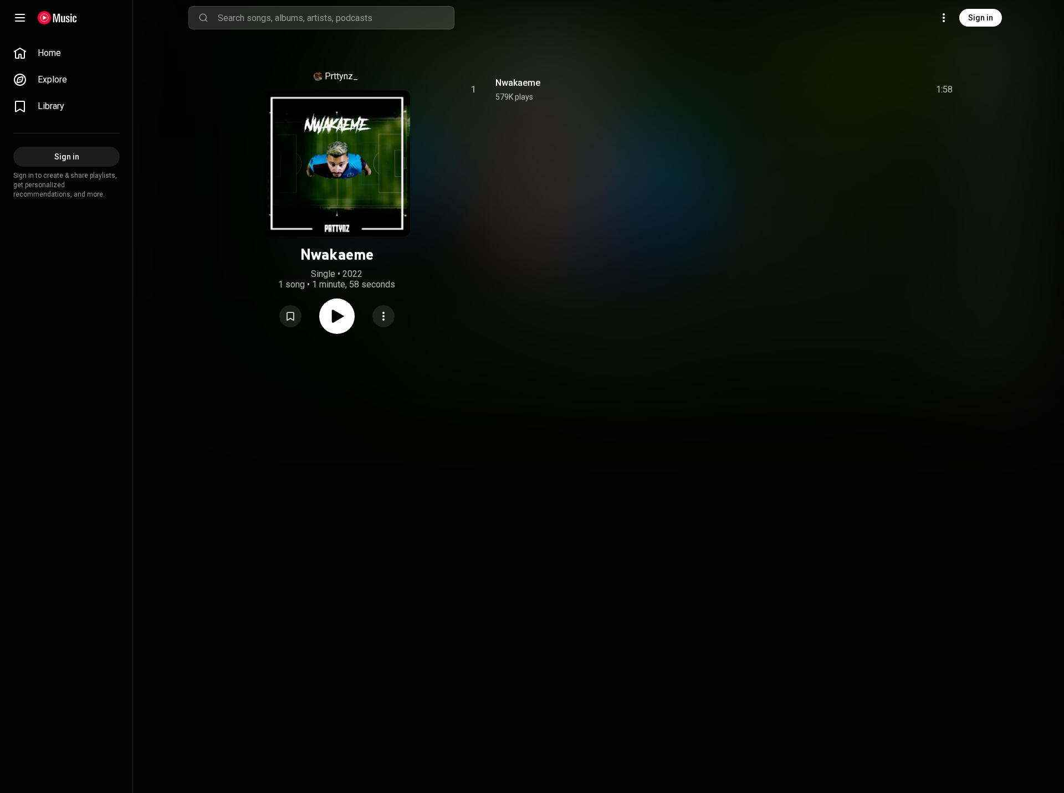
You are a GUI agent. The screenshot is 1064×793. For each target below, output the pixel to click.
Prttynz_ (341, 76)
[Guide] (20, 17)
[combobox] (336, 18)
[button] (290, 316)
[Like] (861, 90)
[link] (66, 53)
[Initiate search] (203, 18)
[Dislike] (882, 90)
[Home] (57, 17)
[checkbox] (945, 89)
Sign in (980, 17)
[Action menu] (383, 316)
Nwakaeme (517, 83)
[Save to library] (290, 316)
